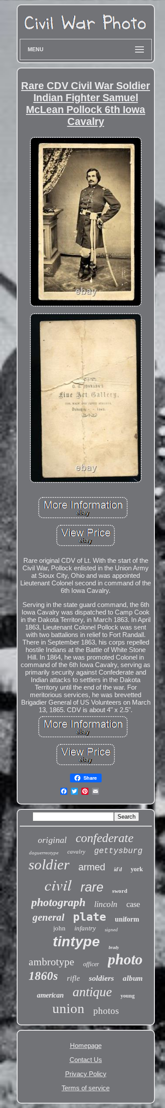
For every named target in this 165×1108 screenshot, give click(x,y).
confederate (104, 838)
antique (92, 991)
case (133, 904)
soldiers (101, 978)
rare (92, 887)
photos (106, 1011)
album (133, 978)
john (59, 928)
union (68, 1008)
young (128, 996)
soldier (49, 865)
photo (125, 959)
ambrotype (51, 962)
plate (89, 917)
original (52, 840)
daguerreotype (44, 852)
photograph (58, 902)
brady (114, 947)
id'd (118, 869)
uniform (127, 919)
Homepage (86, 1045)
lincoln (105, 904)
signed (111, 929)
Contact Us (86, 1059)
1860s (43, 976)
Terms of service (86, 1088)
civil (58, 884)
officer (91, 964)
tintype (76, 941)
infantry (85, 928)
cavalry (76, 851)
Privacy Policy (85, 1074)
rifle (73, 978)
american (50, 995)
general (48, 917)
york (137, 869)
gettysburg (118, 850)
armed (91, 867)
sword (119, 891)
